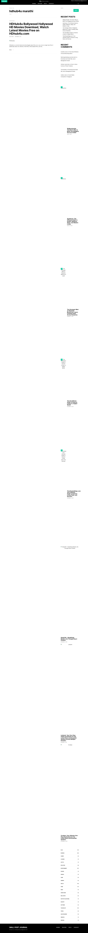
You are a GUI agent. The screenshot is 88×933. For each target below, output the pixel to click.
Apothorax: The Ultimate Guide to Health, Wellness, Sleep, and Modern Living (70, 25)
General (62, 880)
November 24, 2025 (64, 841)
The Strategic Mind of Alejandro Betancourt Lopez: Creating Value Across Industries (70, 29)
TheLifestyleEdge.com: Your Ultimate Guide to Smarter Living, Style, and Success (70, 37)
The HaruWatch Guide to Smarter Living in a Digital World (70, 33)
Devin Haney (11, 36)
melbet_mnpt (64, 75)
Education (40, 3)
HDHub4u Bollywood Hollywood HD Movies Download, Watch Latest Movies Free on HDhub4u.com (31, 28)
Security (62, 901)
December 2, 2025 (64, 742)
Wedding (62, 920)
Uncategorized (64, 914)
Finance (62, 874)
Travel (62, 911)
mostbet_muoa (64, 51)
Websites (62, 917)
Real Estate (63, 895)
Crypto (62, 862)
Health (45, 3)
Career (62, 856)
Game (62, 877)
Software (63, 904)
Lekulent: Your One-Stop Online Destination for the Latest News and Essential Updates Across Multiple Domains (69, 738)
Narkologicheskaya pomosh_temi (68, 57)
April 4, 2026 (69, 134)
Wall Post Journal (18, 927)
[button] (78, 3)
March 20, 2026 (69, 225)
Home (62, 886)
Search (76, 10)
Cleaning (62, 859)
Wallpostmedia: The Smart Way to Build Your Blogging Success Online (71, 20)
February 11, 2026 (70, 316)
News (62, 889)
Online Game (63, 892)
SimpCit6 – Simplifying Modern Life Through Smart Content (69, 639)
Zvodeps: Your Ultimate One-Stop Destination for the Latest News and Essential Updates (69, 837)
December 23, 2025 (70, 406)
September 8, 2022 (18, 36)
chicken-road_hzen (65, 64)
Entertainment (12, 20)
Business (34, 3)
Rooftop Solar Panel (65, 898)
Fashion (62, 871)
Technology (51, 3)
